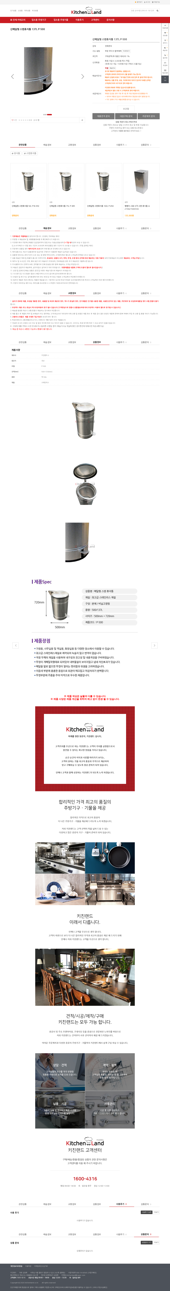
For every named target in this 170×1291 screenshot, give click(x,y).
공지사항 (110, 20)
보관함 (126, 109)
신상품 (20, 10)
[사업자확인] (92, 1273)
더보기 (156, 1212)
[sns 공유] (82, 120)
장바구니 (165, 41)
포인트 (95, 56)
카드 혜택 (96, 51)
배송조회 (165, 49)
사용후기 (121, 145)
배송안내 (112, 68)
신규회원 (95, 62)
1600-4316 (21, 1278)
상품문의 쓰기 (146, 1242)
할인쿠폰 (165, 56)
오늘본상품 (165, 26)
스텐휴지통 (31, 153)
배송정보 (47, 145)
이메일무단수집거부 (41, 1266)
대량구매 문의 (126, 116)
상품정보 (97, 145)
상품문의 (146, 145)
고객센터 (95, 20)
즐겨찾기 (139, 2)
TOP (165, 80)
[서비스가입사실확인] (100, 1287)
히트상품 (27, 10)
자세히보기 (126, 51)
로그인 (148, 2)
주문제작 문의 (148, 116)
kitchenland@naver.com (75, 1275)
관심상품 (165, 34)
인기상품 (13, 10)
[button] (46, 114)
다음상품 (154, 645)
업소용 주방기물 (61, 20)
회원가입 (157, 2)
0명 (15, 120)
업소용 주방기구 (39, 20)
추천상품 (35, 10)
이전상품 (15, 645)
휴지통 (16, 153)
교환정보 (72, 145)
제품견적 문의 (103, 116)
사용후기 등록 (146, 1212)
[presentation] (12, 76)
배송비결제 (165, 73)
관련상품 (23, 145)
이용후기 (80, 20)
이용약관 (28, 1266)
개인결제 (165, 65)
